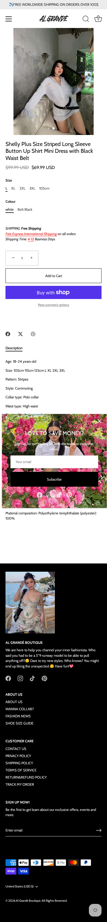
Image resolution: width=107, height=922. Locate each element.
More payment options (53, 305)
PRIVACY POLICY (18, 756)
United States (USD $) (19, 886)
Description (13, 348)
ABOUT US (13, 702)
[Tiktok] (59, 494)
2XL (22, 188)
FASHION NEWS (18, 716)
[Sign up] (99, 830)
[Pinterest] (69, 494)
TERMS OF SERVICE (20, 770)
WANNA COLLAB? (19, 709)
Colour (10, 201)
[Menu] (9, 19)
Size (8, 180)
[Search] (86, 20)
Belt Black (25, 209)
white (9, 209)
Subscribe (54, 479)
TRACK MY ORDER (19, 784)
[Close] (100, 421)
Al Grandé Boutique (28, 901)
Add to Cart (53, 276)
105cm (44, 188)
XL (13, 188)
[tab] (16, 348)
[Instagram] (49, 494)
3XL (32, 188)
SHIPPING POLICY (19, 763)
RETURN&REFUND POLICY (26, 777)
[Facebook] (39, 494)
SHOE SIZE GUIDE (19, 723)
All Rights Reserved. (54, 901)
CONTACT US (15, 748)
